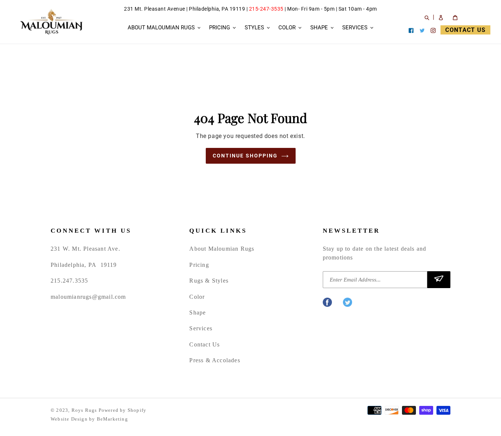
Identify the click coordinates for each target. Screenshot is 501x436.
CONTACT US (465, 29)
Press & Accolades (214, 360)
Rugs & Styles (208, 280)
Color (197, 297)
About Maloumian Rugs (221, 249)
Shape (197, 312)
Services (200, 328)
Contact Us (204, 344)
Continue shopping (245, 156)
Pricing (199, 265)
